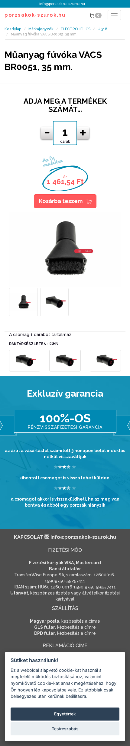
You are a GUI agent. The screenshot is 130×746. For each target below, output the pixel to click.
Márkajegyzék (41, 29)
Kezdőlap (13, 29)
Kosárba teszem (61, 201)
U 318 (102, 29)
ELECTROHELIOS (75, 29)
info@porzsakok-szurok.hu (62, 4)
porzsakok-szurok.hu (35, 15)
